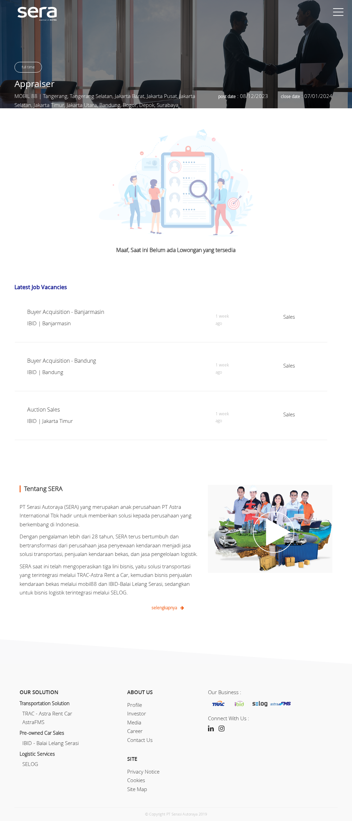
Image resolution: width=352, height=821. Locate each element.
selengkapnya (164, 607)
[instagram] (221, 728)
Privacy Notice (143, 771)
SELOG (29, 763)
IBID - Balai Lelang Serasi (49, 743)
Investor (136, 713)
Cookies (136, 780)
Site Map (137, 789)
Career (135, 730)
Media (134, 722)
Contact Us (140, 739)
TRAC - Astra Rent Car (46, 713)
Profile (134, 704)
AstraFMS (32, 722)
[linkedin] (211, 728)
